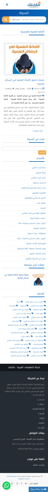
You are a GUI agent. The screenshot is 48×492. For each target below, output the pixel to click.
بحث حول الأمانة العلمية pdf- (21, 102)
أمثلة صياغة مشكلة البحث (26, 328)
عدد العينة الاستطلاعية (18, 332)
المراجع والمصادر (38, 344)
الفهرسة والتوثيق (39, 193)
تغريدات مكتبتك (38, 465)
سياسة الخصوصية (24, 478)
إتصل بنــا (41, 427)
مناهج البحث (41, 203)
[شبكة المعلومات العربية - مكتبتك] (34, 4)
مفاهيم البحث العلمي (37, 325)
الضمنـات (41, 423)
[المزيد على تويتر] (26, 483)
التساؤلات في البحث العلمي (34, 340)
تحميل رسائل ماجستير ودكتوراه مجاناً (32, 223)
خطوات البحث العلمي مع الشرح (34, 321)
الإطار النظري (41, 172)
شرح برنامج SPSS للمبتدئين (18, 348)
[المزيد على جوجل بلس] (12, 483)
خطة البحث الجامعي (37, 332)
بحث (41, 152)
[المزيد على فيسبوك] (21, 483)
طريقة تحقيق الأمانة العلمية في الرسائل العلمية (24, 82)
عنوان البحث (15, 321)
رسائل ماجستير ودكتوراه (19, 355)
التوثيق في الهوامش (21, 344)
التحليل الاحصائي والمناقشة (35, 198)
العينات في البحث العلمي (20, 309)
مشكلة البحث (39, 336)
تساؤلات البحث (26, 336)
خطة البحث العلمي (39, 167)
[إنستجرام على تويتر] (17, 483)
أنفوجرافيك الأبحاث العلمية (36, 243)
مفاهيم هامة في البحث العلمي (34, 213)
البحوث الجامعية (38, 309)
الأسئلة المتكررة (38, 409)
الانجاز (19, 302)
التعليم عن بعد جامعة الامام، (34, 302)
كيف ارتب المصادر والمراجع (16, 325)
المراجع (41, 328)
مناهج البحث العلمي (37, 305)
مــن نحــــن (40, 399)
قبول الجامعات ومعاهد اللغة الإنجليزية (31, 248)
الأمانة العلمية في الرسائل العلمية (29, 95)
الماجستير (12, 305)
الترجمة (43, 208)
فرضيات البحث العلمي (14, 340)
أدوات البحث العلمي (38, 177)
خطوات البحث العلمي (20, 317)
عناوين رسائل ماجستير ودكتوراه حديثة (31, 238)
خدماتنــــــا (41, 404)
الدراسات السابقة (39, 183)
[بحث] (5, 19)
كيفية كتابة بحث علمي (24, 313)
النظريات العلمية (40, 228)
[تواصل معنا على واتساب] (6, 486)
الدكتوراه (23, 305)
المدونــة (41, 413)
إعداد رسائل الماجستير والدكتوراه (33, 188)
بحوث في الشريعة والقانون (35, 258)
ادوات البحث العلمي (37, 317)
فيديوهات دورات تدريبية (37, 233)
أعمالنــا (41, 418)
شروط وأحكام (11, 476)
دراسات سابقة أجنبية (38, 218)
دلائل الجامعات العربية (38, 253)
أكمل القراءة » (37, 131)
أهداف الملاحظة (38, 352)
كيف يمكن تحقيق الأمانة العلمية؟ (23, 99)
